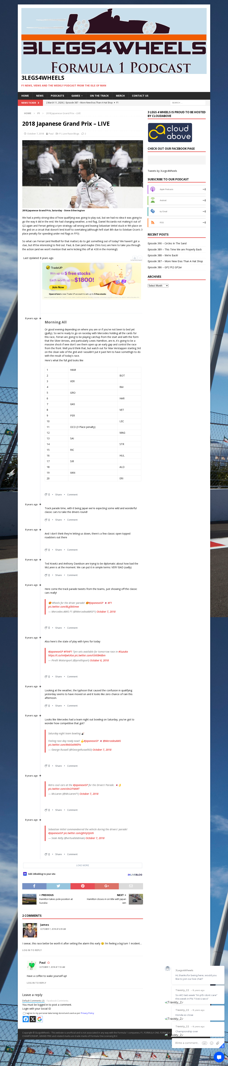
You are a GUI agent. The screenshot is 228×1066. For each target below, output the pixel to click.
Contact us (140, 95)
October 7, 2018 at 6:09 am (53, 929)
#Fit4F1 (68, 651)
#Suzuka (123, 651)
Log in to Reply (32, 950)
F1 (60, 133)
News (39, 95)
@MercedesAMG (112, 741)
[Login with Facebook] (26, 1019)
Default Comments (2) (33, 1000)
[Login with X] (33, 1019)
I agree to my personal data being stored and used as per (60, 1013)
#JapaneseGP (96, 603)
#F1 (110, 603)
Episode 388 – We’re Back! (163, 255)
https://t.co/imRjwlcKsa (61, 655)
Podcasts (57, 95)
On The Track (99, 95)
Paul (51, 133)
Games (75, 95)
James (44, 925)
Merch (120, 95)
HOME (25, 95)
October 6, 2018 (99, 660)
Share (58, 494)
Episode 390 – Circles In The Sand (167, 243)
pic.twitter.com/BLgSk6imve (63, 606)
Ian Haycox (43, 1046)
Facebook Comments (57, 1000)
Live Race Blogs (71, 133)
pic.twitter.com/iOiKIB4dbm (90, 655)
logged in (43, 1004)
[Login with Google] (40, 1019)
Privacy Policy (87, 1013)
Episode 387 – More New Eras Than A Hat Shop (175, 261)
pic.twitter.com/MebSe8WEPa (64, 744)
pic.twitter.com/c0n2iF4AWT (63, 788)
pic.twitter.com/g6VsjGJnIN (79, 833)
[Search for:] (188, 102)
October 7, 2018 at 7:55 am (52, 967)
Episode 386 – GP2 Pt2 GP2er (165, 267)
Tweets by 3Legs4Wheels (162, 171)
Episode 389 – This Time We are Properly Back (175, 249)
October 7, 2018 (35, 133)
